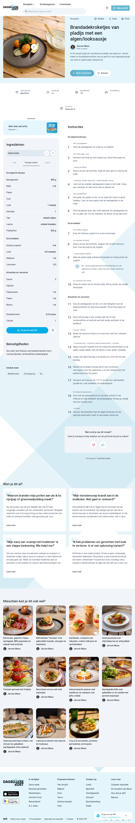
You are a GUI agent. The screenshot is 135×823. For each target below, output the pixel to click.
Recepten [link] (74, 18)
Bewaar (104, 73)
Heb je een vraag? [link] (18, 819)
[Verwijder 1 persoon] (46, 153)
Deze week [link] (34, 784)
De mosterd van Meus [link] (121, 789)
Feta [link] (59, 806)
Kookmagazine (47, 4)
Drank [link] (88, 806)
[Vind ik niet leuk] (93, 445)
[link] (11, 8)
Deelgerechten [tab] (31, 162)
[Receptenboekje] (107, 8)
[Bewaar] (29, 609)
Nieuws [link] (114, 797)
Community (65, 4)
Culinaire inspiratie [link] (119, 784)
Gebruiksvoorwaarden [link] (53, 819)
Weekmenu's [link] (35, 793)
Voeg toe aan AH (29, 330)
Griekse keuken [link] (64, 801)
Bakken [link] (60, 789)
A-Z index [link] (33, 806)
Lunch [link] (88, 784)
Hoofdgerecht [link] (92, 793)
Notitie (101, 18)
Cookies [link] (70, 819)
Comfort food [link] (35, 797)
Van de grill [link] (62, 784)
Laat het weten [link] (103, 458)
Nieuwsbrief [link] (34, 801)
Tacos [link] (60, 797)
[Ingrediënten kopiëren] (53, 330)
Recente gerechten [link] (38, 789)
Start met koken (83, 73)
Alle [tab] (14, 162)
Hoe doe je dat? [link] (118, 793)
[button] (13, 374)
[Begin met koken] (34, 47)
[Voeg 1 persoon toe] (53, 153)
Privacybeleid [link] (35, 819)
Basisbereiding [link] (93, 801)
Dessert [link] (90, 797)
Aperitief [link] (90, 789)
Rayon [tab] (47, 162)
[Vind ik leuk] (103, 445)
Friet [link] (59, 793)
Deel (114, 18)
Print (127, 18)
